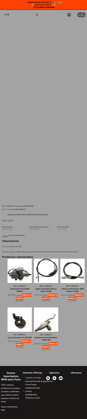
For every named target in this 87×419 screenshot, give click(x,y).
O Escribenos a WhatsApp (45, 7)
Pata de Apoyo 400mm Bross (39, 227)
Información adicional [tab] (25, 215)
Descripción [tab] (12, 215)
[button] (37, 15)
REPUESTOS (29, 206)
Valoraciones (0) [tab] (41, 215)
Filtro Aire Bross (7, 227)
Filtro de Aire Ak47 (63, 227)
